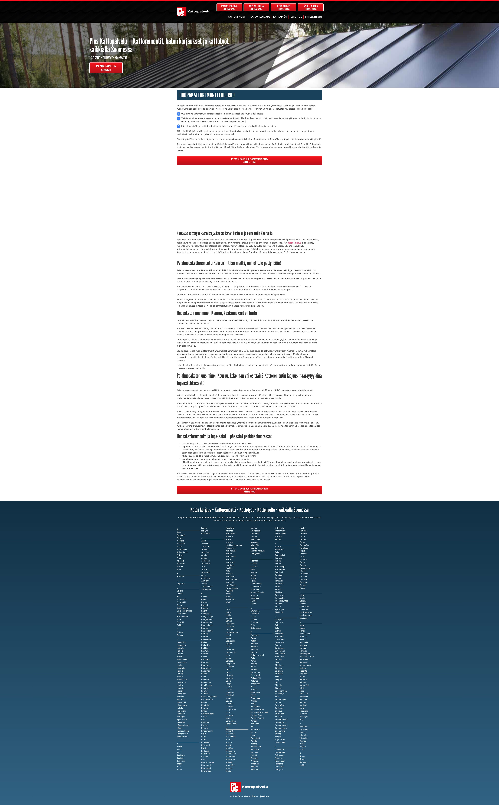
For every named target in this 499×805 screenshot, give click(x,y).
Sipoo (277, 682)
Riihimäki (279, 581)
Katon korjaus (260, 17)
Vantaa (303, 648)
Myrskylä (254, 542)
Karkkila (204, 648)
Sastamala (279, 639)
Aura (179, 569)
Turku (302, 562)
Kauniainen (206, 668)
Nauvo (253, 575)
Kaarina (204, 596)
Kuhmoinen (231, 556)
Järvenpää (206, 589)
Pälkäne (278, 536)
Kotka (228, 539)
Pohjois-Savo (256, 715)
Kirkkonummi (207, 731)
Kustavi (229, 574)
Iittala (179, 749)
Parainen (254, 644)
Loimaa (229, 689)
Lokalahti (230, 695)
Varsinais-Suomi (307, 656)
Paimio (253, 638)
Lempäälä (230, 661)
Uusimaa (303, 618)
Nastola (254, 572)
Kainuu (204, 602)
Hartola (180, 671)
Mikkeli (229, 762)
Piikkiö (253, 695)
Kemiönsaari (206, 685)
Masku (229, 742)
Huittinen (181, 714)
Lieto (228, 672)
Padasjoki (255, 635)
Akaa (179, 532)
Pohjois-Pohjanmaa (259, 712)
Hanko (180, 665)
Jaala (203, 541)
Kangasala (206, 614)
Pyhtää (254, 755)
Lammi (229, 621)
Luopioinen (231, 709)
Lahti (228, 609)
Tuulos (303, 571)
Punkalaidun (256, 746)
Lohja (228, 684)
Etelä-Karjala (182, 608)
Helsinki (180, 696)
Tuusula (303, 576)
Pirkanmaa (255, 698)
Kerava (204, 691)
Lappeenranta (232, 632)
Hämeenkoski (183, 731)
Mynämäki (255, 539)
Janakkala (205, 546)
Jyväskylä (205, 578)
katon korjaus (294, 242)
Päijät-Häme (280, 534)
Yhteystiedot (313, 17)
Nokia (253, 581)
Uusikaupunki (306, 615)
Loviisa (229, 701)
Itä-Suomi (205, 534)
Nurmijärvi (255, 598)
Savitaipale (280, 648)
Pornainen (255, 729)
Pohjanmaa (255, 706)
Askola (180, 566)
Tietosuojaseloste (260, 796)
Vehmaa (303, 662)
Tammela (279, 758)
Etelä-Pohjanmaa (184, 611)
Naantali (254, 561)
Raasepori (279, 549)
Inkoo (179, 769)
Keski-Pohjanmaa (209, 696)
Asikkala (180, 561)
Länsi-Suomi (231, 724)
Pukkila (254, 741)
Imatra (179, 764)
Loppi (228, 698)
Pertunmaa (255, 672)
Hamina (180, 656)
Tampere (279, 764)
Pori (252, 726)
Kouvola (229, 542)
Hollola (180, 708)
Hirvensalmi (182, 705)
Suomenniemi (281, 725)
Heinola (180, 691)
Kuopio (229, 559)
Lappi (228, 635)
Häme (179, 728)
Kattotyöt (280, 17)
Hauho (180, 685)
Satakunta (279, 642)
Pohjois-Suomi (257, 718)
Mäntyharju (256, 554)
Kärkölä (229, 596)
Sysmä (278, 734)
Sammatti (279, 636)
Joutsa (204, 558)
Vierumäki (304, 685)
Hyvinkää (181, 722)
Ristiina (278, 589)
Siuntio (278, 688)
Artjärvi (180, 558)
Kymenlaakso (232, 588)
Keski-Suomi (207, 699)
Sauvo (278, 645)
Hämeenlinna (183, 736)
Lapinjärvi (230, 624)
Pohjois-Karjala (257, 709)
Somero (278, 702)
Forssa (180, 635)
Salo (277, 628)
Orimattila (255, 614)
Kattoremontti (238, 17)
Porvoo (254, 732)
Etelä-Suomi (182, 616)
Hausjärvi (181, 688)
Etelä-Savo (181, 614)
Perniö (253, 666)
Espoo (179, 605)
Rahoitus (296, 17)
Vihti (302, 688)
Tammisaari (280, 761)
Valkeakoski (305, 634)
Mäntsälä (255, 545)
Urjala (302, 598)
